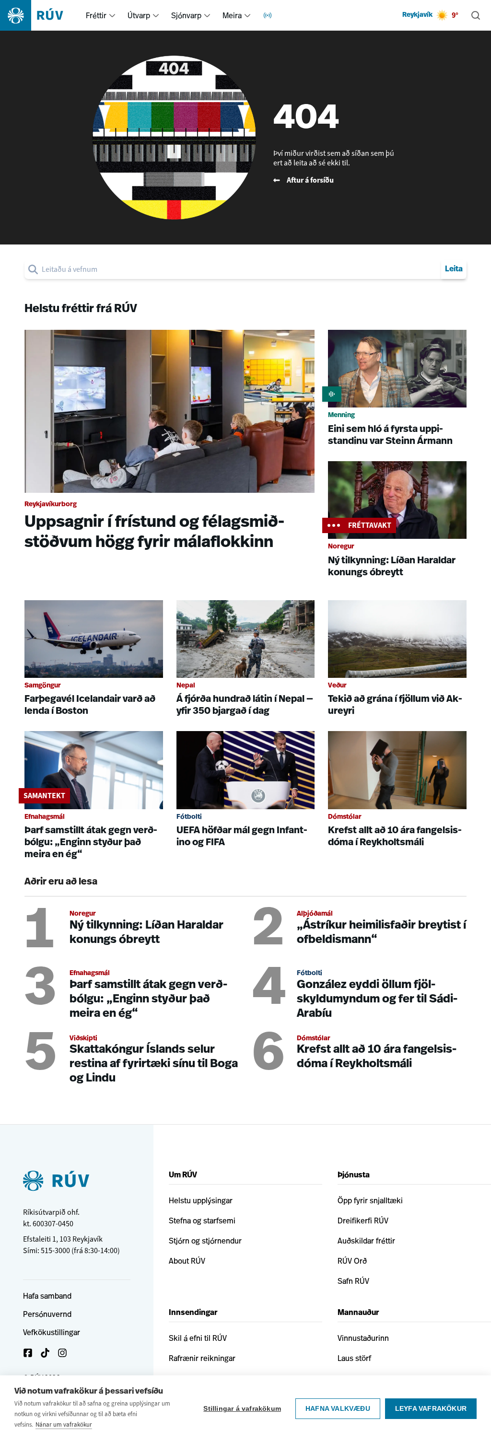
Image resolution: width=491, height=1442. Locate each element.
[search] (239, 269)
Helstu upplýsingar (201, 1200)
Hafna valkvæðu (337, 1408)
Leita (454, 269)
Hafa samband (47, 1296)
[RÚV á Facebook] (28, 1353)
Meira (232, 15)
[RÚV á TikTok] (45, 1353)
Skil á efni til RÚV (198, 1338)
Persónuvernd (47, 1314)
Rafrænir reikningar (202, 1358)
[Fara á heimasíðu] (40, 15)
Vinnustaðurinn (363, 1338)
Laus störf (354, 1358)
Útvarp (139, 15)
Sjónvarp (186, 15)
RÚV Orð (352, 1261)
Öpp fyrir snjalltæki (370, 1200)
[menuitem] (112, 15)
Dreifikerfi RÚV (363, 1220)
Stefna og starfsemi (202, 1220)
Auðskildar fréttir (366, 1240)
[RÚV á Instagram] (62, 1353)
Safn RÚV (353, 1281)
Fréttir (96, 15)
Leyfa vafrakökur (431, 1408)
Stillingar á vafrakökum (242, 1408)
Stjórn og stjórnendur (205, 1240)
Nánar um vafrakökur (63, 1424)
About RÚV (187, 1261)
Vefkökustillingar (51, 1332)
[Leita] (475, 15)
